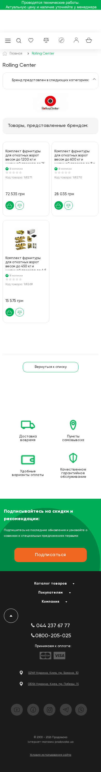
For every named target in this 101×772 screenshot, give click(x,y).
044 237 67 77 (53, 626)
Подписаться (50, 554)
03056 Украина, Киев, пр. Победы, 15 (53, 684)
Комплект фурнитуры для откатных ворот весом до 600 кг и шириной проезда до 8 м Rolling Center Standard (74, 156)
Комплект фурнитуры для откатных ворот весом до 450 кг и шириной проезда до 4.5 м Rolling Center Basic (25, 263)
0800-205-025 (53, 636)
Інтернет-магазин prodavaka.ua (51, 741)
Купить (9, 205)
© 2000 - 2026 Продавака (50, 737)
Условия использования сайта (50, 754)
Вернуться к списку (51, 367)
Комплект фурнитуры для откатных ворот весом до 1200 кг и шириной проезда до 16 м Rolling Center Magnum (26, 156)
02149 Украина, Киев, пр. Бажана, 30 (53, 672)
